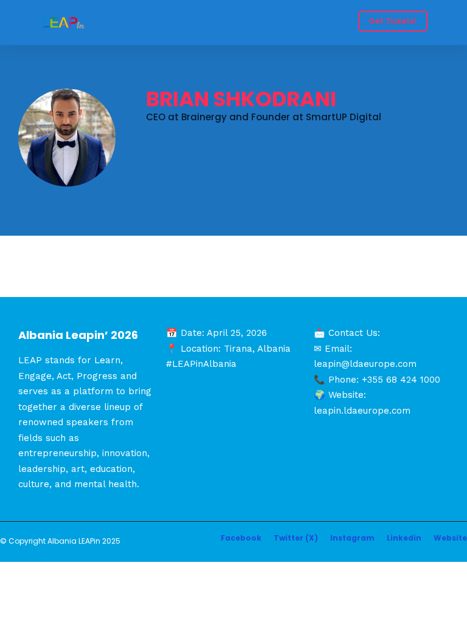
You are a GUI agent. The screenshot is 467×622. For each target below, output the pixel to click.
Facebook (241, 538)
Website (450, 538)
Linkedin (404, 538)
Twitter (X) (296, 538)
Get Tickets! (392, 21)
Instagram (352, 538)
